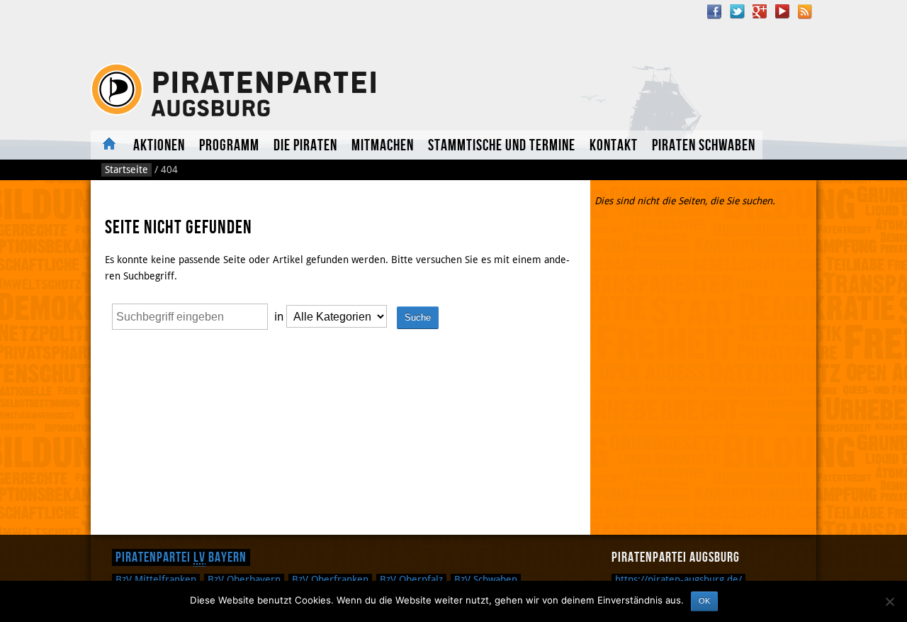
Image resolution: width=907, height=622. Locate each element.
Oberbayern (244, 579)
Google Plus (759, 11)
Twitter (737, 11)
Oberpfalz (411, 579)
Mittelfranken (156, 579)
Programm (229, 146)
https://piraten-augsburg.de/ (678, 579)
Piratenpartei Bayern (181, 557)
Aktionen (159, 146)
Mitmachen (382, 146)
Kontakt (614, 146)
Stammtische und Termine (501, 146)
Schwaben (485, 579)
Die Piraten (305, 146)
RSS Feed (805, 11)
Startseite (126, 169)
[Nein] (889, 601)
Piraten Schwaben (703, 146)
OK (704, 600)
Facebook (714, 11)
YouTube (782, 11)
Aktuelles (108, 145)
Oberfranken (330, 579)
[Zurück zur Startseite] (236, 90)
